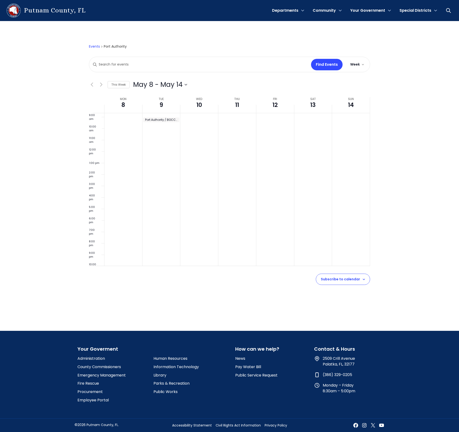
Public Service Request (256, 375)
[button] (449, 10)
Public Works (165, 391)
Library (159, 375)
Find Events (327, 64)
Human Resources (170, 358)
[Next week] (101, 85)
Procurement (90, 391)
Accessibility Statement (192, 425)
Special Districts (415, 10)
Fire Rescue (88, 383)
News (240, 358)
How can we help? (257, 349)
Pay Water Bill (248, 367)
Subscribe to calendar (340, 279)
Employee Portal (93, 400)
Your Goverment (97, 349)
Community (324, 10)
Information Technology (176, 367)
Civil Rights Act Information (238, 425)
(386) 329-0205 (337, 374)
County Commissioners (99, 367)
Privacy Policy (276, 425)
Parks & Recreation (171, 383)
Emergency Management (101, 375)
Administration (91, 358)
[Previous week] (92, 85)
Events (94, 46)
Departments (285, 10)
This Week (118, 85)
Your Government (367, 10)
